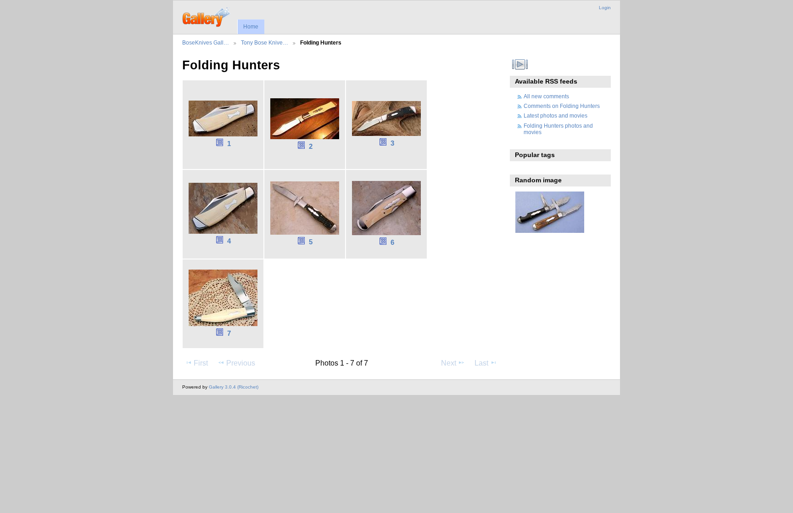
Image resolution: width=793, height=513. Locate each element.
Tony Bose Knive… (264, 42)
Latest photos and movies (555, 115)
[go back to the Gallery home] (206, 16)
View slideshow (520, 64)
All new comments (546, 96)
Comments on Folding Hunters (562, 106)
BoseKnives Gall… (205, 42)
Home (250, 26)
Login (605, 7)
